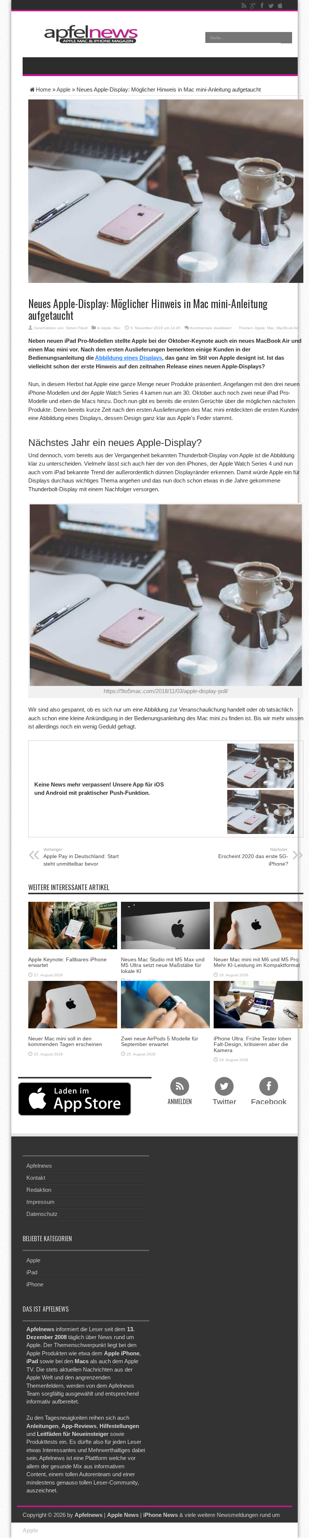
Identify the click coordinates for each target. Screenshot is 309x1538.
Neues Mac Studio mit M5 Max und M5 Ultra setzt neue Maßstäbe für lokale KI (163, 965)
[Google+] (253, 5)
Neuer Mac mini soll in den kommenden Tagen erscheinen (65, 1041)
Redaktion (38, 1190)
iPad (31, 1272)
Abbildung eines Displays (128, 357)
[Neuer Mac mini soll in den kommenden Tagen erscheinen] (72, 1004)
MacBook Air (287, 328)
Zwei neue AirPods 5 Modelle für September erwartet (159, 1041)
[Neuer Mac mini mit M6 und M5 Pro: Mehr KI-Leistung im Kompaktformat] (258, 925)
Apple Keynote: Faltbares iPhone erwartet (67, 962)
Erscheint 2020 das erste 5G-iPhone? (253, 857)
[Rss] (244, 5)
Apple (63, 89)
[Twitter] (271, 5)
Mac (117, 328)
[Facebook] (262, 5)
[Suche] (286, 37)
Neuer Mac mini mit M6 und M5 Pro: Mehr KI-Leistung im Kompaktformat (257, 962)
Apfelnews (39, 1165)
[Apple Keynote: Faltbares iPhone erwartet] (72, 925)
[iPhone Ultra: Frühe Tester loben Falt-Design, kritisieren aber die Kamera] (258, 1004)
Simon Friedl (76, 328)
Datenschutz (42, 1214)
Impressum (40, 1202)
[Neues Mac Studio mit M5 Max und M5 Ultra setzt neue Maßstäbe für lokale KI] (165, 925)
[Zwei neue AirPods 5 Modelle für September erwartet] (165, 1004)
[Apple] (280, 5)
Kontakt (35, 1178)
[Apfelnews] (88, 34)
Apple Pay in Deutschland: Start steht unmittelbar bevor (81, 857)
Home (43, 89)
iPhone (34, 1284)
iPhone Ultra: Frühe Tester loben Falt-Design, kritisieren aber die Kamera (252, 1044)
